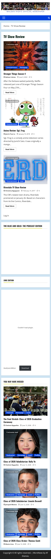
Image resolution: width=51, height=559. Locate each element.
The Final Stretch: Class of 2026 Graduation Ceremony (23, 420)
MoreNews (38, 553)
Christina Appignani (12, 191)
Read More (10, 93)
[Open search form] (49, 17)
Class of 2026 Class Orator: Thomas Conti (22, 540)
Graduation (11, 455)
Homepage (24, 67)
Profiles (37, 455)
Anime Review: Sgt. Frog (25, 112)
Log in (6, 215)
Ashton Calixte (10, 77)
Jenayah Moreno (11, 505)
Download (25, 368)
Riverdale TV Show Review (25, 169)
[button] (3, 17)
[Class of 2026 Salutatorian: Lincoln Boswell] (25, 483)
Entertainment (12, 67)
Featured (10, 413)
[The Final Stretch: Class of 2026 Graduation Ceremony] (25, 401)
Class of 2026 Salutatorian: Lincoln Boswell (23, 501)
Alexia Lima (9, 544)
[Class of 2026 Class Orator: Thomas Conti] (25, 523)
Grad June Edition (10, 368)
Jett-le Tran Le (10, 134)
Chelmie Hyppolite (12, 425)
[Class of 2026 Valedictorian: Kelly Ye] (25, 443)
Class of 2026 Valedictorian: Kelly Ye (19, 461)
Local (22, 181)
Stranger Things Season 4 (25, 56)
